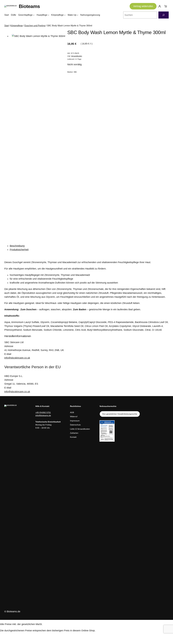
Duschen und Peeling (34, 25)
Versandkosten (76, 56)
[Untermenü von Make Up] (77, 15)
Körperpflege (16, 25)
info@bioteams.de (43, 415)
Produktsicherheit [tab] (19, 249)
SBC (75, 72)
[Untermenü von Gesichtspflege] (33, 15)
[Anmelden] (160, 6)
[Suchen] (163, 15)
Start (6, 25)
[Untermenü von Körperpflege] (65, 15)
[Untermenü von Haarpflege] (48, 15)
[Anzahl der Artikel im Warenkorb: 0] (166, 6)
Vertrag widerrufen (143, 6)
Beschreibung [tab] (17, 245)
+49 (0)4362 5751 (43, 412)
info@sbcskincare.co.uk (17, 357)
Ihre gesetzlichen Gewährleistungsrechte (119, 414)
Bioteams (29, 6)
